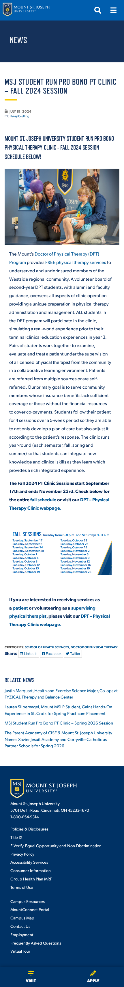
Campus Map (22, 917)
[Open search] (97, 10)
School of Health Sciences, (47, 647)
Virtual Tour (20, 951)
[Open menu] (113, 10)
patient (20, 608)
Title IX (16, 837)
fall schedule (43, 499)
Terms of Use (21, 887)
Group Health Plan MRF (31, 878)
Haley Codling (19, 116)
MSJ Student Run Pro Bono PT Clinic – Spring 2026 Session (59, 722)
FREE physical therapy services (75, 262)
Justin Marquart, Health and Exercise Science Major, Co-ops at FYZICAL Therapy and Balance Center (61, 694)
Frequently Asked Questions (35, 942)
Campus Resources (27, 901)
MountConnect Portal (29, 909)
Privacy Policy (22, 853)
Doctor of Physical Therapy (94, 647)
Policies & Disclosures (29, 828)
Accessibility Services (29, 862)
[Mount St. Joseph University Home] (26, 10)
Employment (21, 934)
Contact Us (20, 926)
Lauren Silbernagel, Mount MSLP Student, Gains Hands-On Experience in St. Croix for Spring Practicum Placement (58, 710)
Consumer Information (30, 870)
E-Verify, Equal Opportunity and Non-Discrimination (56, 845)
